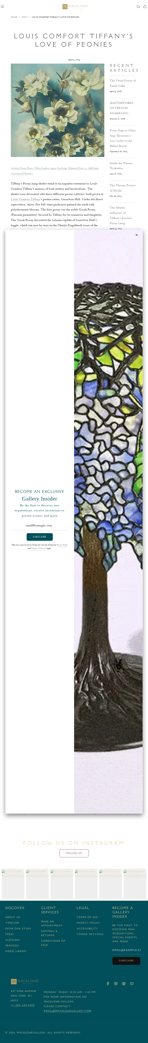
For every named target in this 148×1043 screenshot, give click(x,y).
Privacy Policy (62, 545)
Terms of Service (39, 548)
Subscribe (39, 537)
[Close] (137, 235)
